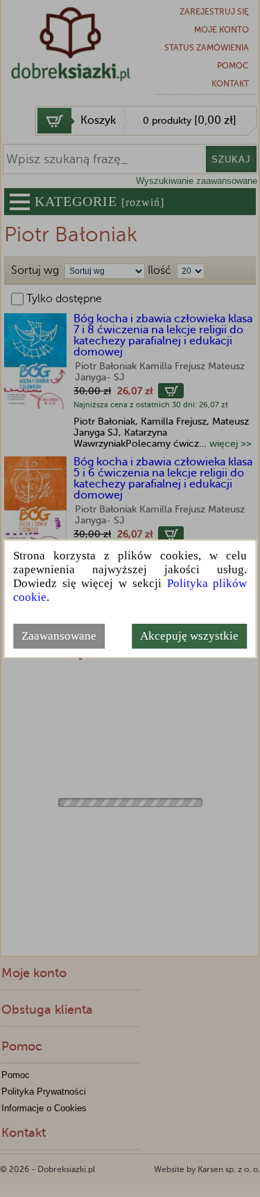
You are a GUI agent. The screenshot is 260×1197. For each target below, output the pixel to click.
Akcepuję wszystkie (189, 635)
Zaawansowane (58, 635)
